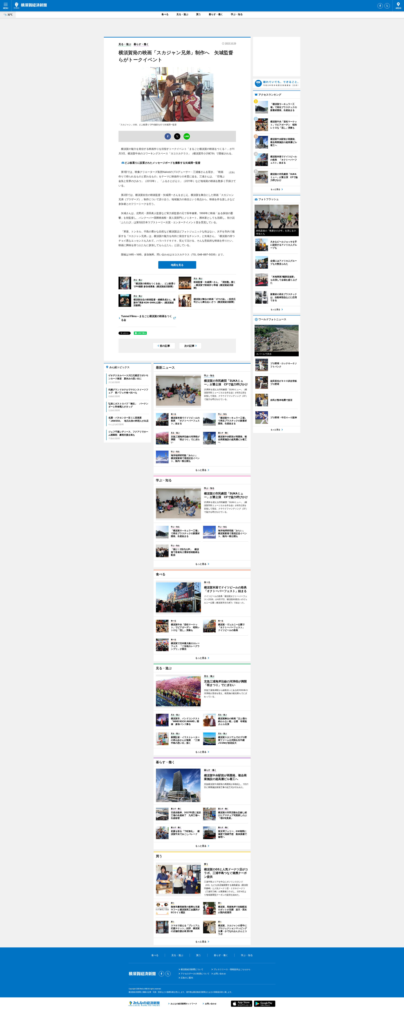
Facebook (380, 6)
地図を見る (177, 264)
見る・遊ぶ (182, 14)
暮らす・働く (216, 14)
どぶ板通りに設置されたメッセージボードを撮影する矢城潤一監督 (162, 162)
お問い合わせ (220, 973)
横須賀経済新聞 (30, 5)
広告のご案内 (187, 977)
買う (198, 14)
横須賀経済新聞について (192, 969)
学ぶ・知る (237, 14)
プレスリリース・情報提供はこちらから (232, 969)
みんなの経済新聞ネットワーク (144, 1003)
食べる (165, 14)
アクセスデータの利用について (195, 973)
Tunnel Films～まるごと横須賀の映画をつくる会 (146, 318)
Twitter (387, 6)
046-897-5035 (206, 254)
